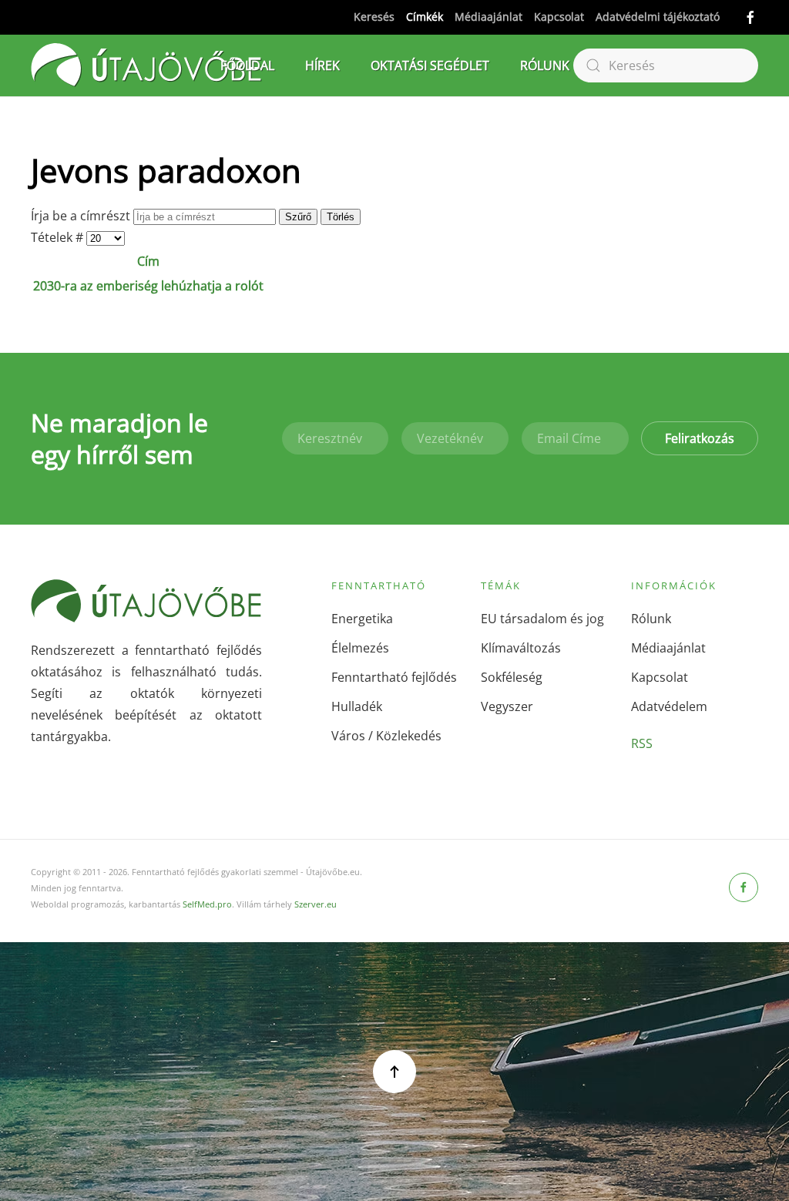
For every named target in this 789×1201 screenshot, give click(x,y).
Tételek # (58, 237)
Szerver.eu (315, 904)
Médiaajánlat (488, 16)
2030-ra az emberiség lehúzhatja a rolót (148, 285)
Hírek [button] (322, 65)
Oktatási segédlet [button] (430, 65)
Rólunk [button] (544, 65)
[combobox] (665, 65)
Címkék (424, 16)
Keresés (374, 16)
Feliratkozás (699, 438)
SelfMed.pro (207, 904)
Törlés (340, 217)
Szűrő (298, 217)
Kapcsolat (559, 16)
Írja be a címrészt (82, 215)
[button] (394, 1071)
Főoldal (247, 65)
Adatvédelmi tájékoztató (658, 16)
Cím (148, 261)
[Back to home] (146, 65)
